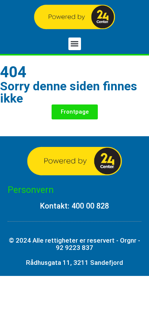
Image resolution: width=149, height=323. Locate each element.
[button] (74, 44)
